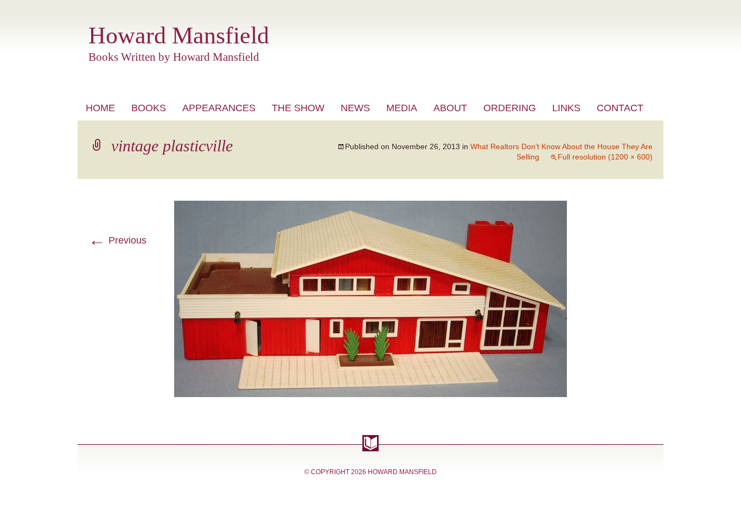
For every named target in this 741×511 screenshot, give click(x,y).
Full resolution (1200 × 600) (605, 156)
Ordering (509, 108)
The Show (298, 108)
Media (401, 108)
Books (148, 108)
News (355, 108)
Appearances (218, 108)
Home (100, 108)
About (450, 108)
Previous (117, 240)
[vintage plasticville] (370, 207)
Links (566, 108)
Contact (620, 108)
